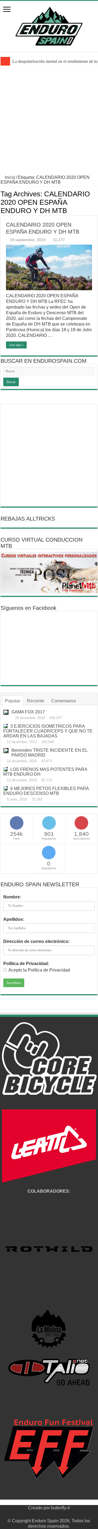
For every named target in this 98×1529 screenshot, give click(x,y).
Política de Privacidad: (26, 963)
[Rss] (33, 1514)
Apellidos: (13, 919)
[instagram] (64, 1514)
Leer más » (16, 345)
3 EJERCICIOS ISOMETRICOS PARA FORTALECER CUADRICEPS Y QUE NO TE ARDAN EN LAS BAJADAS (48, 731)
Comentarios (63, 701)
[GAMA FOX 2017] (6, 712)
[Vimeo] (59, 1514)
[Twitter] (44, 1514)
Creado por (39, 1508)
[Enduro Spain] (49, 25)
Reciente (35, 701)
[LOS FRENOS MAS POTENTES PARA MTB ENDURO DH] (5, 769)
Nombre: (12, 897)
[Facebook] (38, 1514)
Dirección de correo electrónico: (36, 941)
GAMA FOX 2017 (28, 712)
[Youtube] (54, 1514)
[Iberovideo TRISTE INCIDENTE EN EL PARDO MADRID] (6, 750)
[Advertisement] (49, 123)
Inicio (9, 177)
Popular (12, 701)
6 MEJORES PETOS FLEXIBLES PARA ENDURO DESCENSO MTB (46, 791)
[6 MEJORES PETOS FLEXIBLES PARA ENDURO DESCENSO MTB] (5, 788)
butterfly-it (60, 1508)
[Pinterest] (49, 1514)
